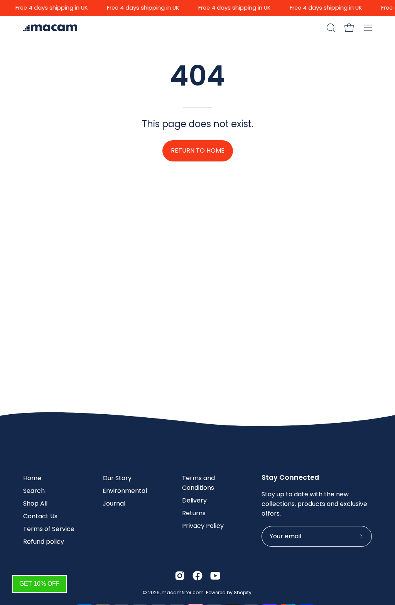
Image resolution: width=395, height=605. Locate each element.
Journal (114, 503)
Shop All (35, 503)
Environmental (125, 490)
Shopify (243, 592)
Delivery (194, 500)
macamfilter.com (183, 592)
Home (32, 478)
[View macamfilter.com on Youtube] (215, 575)
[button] (330, 27)
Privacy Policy (203, 525)
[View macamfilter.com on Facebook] (197, 575)
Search (34, 490)
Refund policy (43, 541)
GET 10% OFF (39, 583)
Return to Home (198, 150)
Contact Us (40, 516)
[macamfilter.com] (50, 28)
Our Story (117, 478)
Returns (194, 513)
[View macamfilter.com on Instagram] (180, 575)
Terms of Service (48, 528)
